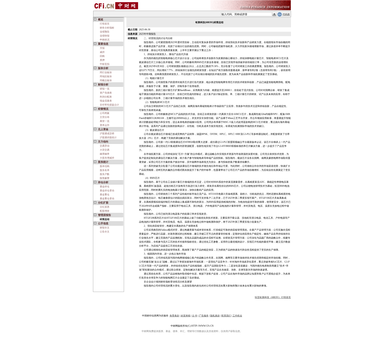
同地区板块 (106, 76)
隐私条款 (215, 315)
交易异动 (104, 145)
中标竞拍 (104, 64)
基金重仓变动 (107, 198)
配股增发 (104, 211)
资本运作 (104, 125)
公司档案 (104, 113)
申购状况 (104, 39)
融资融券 (104, 153)
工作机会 (237, 315)
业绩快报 (104, 35)
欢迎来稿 (185, 315)
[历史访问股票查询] (274, 14)
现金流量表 (106, 100)
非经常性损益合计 (109, 104)
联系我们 (226, 315)
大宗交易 (104, 149)
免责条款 (174, 315)
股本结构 (104, 166)
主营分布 (104, 117)
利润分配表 (106, 96)
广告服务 (204, 315)
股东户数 (104, 174)
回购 (102, 56)
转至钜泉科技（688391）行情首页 (273, 297)
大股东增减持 (107, 157)
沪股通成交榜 (107, 133)
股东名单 (104, 170)
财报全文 (104, 227)
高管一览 (104, 121)
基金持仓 (104, 186)
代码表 (286, 14)
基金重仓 (104, 194)
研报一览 (104, 88)
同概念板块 (106, 80)
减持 (102, 52)
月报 (102, 48)
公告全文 (104, 231)
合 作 (194, 315)
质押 (102, 60)
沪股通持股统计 (108, 137)
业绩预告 (104, 31)
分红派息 (104, 207)
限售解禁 (104, 178)
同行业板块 (106, 72)
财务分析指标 (107, 27)
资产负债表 (106, 92)
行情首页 (104, 23)
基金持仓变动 (107, 190)
